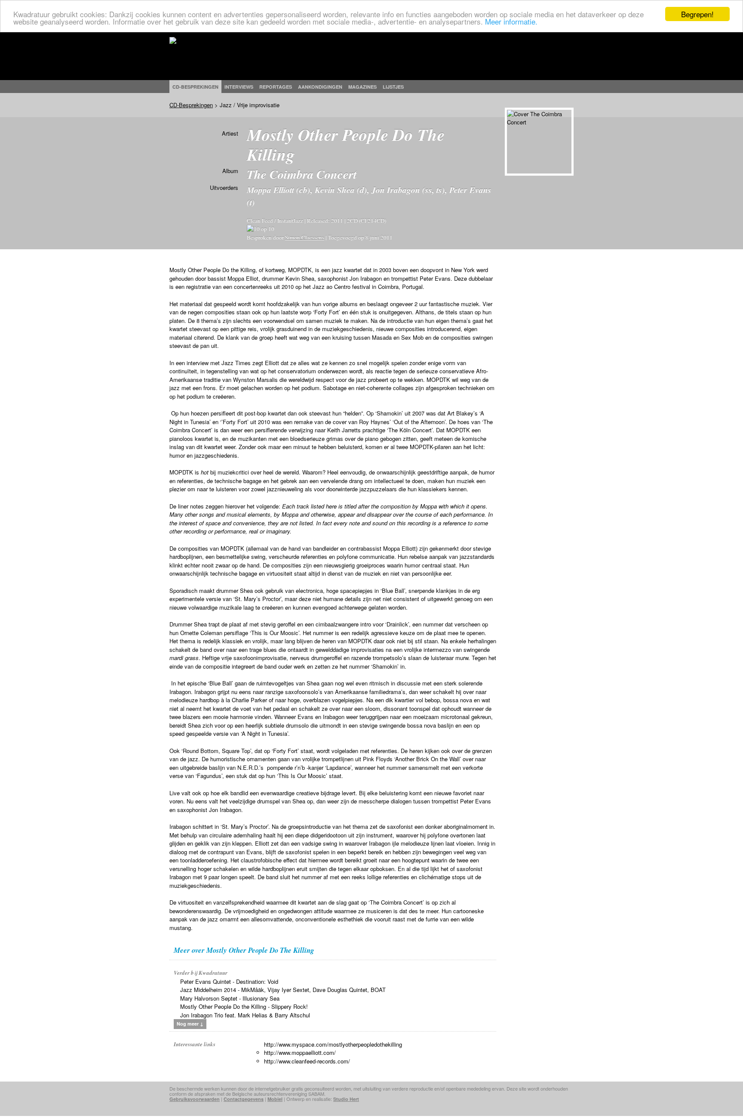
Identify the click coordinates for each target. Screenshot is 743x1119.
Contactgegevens (244, 1099)
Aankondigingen (320, 86)
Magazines (362, 86)
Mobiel (274, 1099)
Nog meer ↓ (190, 1023)
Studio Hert (346, 1099)
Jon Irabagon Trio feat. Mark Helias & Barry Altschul (245, 1015)
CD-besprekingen (195, 86)
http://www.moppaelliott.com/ (300, 1052)
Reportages (275, 86)
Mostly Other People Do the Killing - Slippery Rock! (244, 1006)
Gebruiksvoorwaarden (194, 1099)
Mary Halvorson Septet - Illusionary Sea (229, 998)
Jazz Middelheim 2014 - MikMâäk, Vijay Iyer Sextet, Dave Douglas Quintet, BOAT (283, 990)
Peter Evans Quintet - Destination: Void (229, 981)
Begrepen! (697, 14)
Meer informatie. (511, 21)
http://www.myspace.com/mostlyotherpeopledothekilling (333, 1044)
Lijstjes (393, 86)
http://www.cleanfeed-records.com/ (307, 1061)
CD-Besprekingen (191, 105)
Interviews (238, 86)
